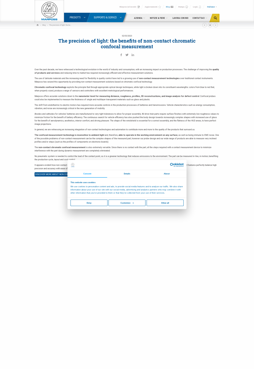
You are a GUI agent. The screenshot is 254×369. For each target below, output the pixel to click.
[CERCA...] (216, 18)
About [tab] (167, 174)
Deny (89, 203)
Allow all (165, 203)
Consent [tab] (87, 174)
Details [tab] (127, 174)
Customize (125, 203)
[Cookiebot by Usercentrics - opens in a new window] (172, 165)
